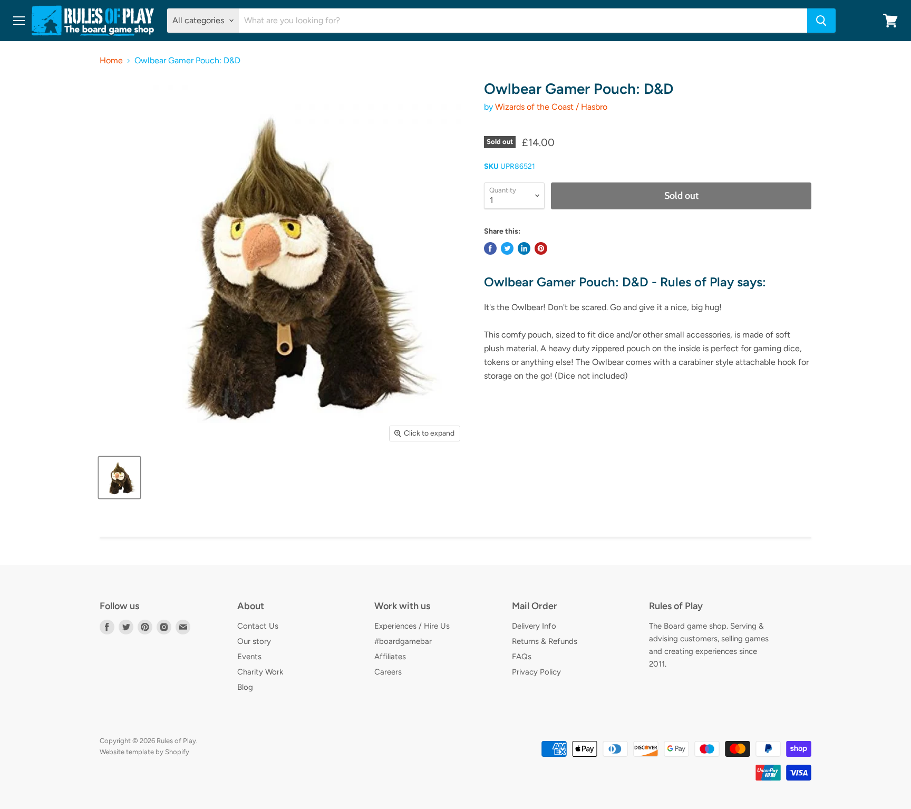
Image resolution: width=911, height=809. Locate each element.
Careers (388, 672)
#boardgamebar (403, 641)
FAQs (521, 656)
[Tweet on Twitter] (507, 248)
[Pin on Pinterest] (541, 248)
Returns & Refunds (544, 641)
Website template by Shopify (144, 752)
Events (249, 656)
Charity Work (260, 672)
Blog (245, 687)
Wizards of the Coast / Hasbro (551, 107)
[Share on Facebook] (490, 248)
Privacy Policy (536, 672)
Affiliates (390, 656)
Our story (254, 641)
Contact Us (257, 626)
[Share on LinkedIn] (524, 248)
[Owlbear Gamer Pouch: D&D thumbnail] (119, 477)
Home (111, 60)
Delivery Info (534, 626)
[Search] (821, 20)
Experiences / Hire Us (412, 626)
